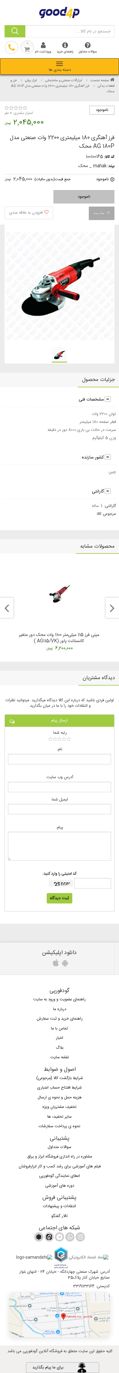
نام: (59, 749)
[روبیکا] (38, 1238)
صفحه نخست (99, 80)
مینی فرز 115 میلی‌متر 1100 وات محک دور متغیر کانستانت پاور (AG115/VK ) (59, 638)
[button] (59, 1314)
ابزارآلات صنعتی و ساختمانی (63, 80)
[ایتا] (48, 1238)
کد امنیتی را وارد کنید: (59, 874)
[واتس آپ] (69, 1238)
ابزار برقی (31, 80)
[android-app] (64, 964)
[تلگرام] (59, 1238)
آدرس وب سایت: (59, 777)
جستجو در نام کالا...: (93, 32)
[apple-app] (55, 964)
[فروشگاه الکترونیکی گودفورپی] (59, 11)
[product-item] (59, 355)
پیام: (59, 828)
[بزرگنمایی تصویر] (59, 286)
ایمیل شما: (59, 800)
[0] (59, 739)
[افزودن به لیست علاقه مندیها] (29, 213)
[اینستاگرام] (79, 1238)
